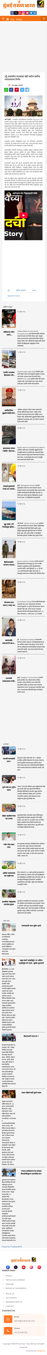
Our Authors (11, 1297)
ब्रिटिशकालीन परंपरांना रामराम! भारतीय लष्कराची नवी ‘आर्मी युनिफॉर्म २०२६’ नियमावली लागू (9, 563)
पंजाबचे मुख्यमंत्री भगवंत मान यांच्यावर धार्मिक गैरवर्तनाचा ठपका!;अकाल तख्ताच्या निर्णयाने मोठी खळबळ (9, 487)
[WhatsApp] (6, 90)
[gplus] (23, 13)
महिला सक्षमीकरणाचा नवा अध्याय (9, 817)
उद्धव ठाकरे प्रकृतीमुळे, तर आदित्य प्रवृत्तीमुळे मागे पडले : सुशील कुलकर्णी (31, 961)
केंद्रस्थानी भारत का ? (31, 1036)
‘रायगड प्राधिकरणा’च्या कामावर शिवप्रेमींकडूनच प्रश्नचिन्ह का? (31, 1172)
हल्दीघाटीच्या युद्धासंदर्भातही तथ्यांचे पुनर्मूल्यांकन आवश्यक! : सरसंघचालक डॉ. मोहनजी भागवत (9, 412)
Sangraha (41, 1351)
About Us (10, 1293)
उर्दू (9, 290)
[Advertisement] (23, 45)
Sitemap (10, 1284)
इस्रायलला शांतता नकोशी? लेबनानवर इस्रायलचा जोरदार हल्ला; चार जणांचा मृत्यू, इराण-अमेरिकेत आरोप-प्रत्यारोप (9, 450)
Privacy (9, 1275)
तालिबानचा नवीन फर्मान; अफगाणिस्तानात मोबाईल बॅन (8, 333)
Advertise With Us (14, 1302)
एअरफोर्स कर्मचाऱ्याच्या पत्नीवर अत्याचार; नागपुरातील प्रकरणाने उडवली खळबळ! (8, 680)
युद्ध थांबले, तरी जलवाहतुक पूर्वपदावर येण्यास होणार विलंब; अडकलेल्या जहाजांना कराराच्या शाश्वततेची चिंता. (9, 525)
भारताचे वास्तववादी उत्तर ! (9, 760)
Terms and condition (15, 1279)
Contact (10, 1306)
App (12, 19)
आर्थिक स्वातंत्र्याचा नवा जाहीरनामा (9, 874)
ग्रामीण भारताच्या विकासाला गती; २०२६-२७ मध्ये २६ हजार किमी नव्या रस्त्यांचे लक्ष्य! (9, 374)
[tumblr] (31, 13)
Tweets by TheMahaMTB (12, 1246)
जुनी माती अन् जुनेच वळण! (9, 788)
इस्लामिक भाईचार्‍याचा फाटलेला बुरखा (9, 903)
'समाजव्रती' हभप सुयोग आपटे (31, 925)
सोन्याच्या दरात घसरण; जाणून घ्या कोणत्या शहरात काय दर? (8, 604)
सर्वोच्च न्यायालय (21, 290)
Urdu (34, 290)
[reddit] (35, 13)
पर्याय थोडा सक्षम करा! (9, 845)
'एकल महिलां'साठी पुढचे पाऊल (31, 1092)
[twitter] (16, 13)
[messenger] (27, 13)
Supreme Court (14, 295)
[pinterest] (20, 13)
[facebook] (12, 13)
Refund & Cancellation (16, 1288)
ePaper (19, 19)
